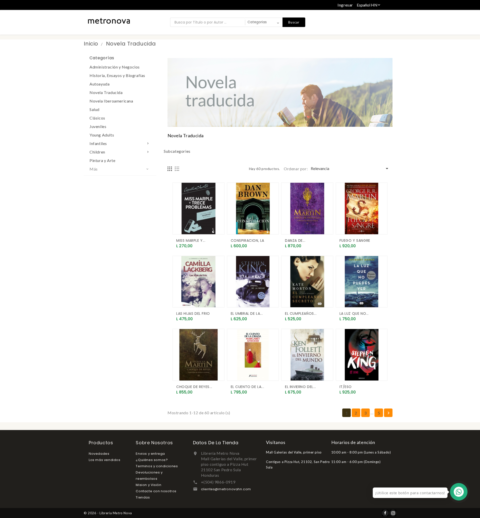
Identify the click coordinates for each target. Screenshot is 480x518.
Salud (95, 109)
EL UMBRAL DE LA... (247, 313)
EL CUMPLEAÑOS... (301, 313)
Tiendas (143, 497)
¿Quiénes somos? (152, 460)
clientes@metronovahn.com (226, 489)
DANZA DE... (295, 240)
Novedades (99, 453)
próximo (388, 413)
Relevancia (350, 169)
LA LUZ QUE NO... (354, 313)
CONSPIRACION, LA (247, 240)
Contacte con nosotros (156, 491)
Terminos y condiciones (157, 466)
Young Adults (102, 134)
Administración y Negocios (115, 66)
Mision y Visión (148, 484)
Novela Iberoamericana (111, 100)
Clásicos (97, 118)
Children (120, 152)
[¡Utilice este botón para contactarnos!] (459, 491)
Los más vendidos (104, 460)
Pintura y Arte (102, 160)
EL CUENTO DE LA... (247, 386)
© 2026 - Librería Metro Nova (108, 513)
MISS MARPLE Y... (191, 240)
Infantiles (120, 143)
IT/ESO (346, 386)
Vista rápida (182, 228)
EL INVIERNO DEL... (300, 386)
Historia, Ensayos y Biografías (117, 75)
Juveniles (98, 126)
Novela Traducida (106, 92)
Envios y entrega (150, 453)
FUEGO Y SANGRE (355, 240)
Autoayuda (100, 84)
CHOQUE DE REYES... (194, 386)
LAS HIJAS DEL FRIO (193, 313)
